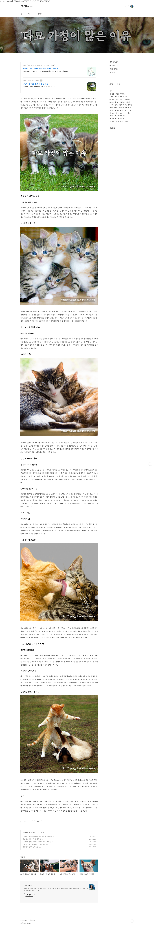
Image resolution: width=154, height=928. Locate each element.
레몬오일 (112, 113)
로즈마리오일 (113, 121)
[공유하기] (28, 821)
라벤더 (120, 97)
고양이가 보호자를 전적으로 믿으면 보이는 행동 (37, 836)
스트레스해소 (121, 102)
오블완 (125, 97)
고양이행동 (126, 99)
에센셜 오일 (119, 113)
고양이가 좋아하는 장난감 (30, 847)
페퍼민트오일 (121, 116)
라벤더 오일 (128, 105)
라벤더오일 (128, 110)
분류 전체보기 (113, 62)
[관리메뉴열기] (150, 464)
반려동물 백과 (27, 833)
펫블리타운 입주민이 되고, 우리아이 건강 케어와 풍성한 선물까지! (46, 71)
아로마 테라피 (113, 108)
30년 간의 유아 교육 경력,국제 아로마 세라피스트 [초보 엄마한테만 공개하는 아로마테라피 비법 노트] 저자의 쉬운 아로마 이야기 (56, 889)
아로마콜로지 (113, 65)
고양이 (126, 121)
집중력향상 (121, 118)
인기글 (118, 84)
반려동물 (112, 94)
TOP (132, 921)
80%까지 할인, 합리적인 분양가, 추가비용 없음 (39, 86)
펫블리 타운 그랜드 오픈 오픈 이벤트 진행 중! (41, 68)
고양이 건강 (112, 116)
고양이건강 (112, 102)
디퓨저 (128, 102)
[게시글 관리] (31, 821)
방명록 (40, 13)
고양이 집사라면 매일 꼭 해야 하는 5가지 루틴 (37, 842)
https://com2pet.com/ (31, 80)
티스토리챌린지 (119, 110)
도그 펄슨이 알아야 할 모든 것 (32, 839)
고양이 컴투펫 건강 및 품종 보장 (35, 83)
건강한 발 (112, 72)
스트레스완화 (113, 97)
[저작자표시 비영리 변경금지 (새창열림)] (45, 822)
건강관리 (121, 108)
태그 (29, 13)
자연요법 (120, 121)
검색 (127, 6)
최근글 (111, 84)
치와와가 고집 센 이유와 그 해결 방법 (34, 844)
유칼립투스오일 (120, 94)
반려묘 (111, 110)
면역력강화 (127, 113)
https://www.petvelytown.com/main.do (37, 65)
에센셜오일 (119, 99)
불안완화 (112, 99)
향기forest (27, 6)
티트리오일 (128, 108)
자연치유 (121, 105)
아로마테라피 (113, 118)
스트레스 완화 (113, 105)
